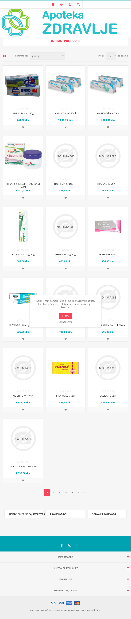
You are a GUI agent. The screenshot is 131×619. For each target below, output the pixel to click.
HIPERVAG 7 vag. (108, 254)
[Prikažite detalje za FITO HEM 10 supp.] (65, 156)
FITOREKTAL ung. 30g (23, 254)
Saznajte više (65, 321)
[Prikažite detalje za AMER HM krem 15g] (23, 85)
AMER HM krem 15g (23, 113)
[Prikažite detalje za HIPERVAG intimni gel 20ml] (23, 297)
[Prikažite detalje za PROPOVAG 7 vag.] (65, 368)
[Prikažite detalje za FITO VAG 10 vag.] (108, 156)
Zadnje (84, 492)
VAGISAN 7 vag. (108, 395)
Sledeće (78, 492)
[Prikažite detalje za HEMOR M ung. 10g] (65, 226)
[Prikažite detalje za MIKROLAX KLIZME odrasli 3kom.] (108, 297)
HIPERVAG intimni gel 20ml (23, 325)
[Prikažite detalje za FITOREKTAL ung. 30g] (23, 226)
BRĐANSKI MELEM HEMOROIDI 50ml (23, 185)
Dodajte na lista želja (23, 127)
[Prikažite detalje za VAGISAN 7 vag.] (108, 368)
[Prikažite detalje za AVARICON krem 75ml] (108, 85)
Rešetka (4, 56)
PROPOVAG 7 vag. (65, 395)
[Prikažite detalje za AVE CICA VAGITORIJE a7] (23, 438)
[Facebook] (61, 545)
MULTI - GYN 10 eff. (23, 395)
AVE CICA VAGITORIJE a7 (23, 466)
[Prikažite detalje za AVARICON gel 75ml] (65, 85)
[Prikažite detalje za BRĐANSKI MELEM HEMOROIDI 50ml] (23, 156)
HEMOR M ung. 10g (65, 254)
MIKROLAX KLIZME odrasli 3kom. (108, 325)
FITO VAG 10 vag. (108, 183)
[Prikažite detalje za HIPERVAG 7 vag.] (108, 226)
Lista (9, 56)
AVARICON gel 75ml (65, 113)
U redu (65, 315)
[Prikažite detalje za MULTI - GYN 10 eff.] (23, 368)
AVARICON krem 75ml (107, 113)
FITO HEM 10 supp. (65, 183)
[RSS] (69, 545)
